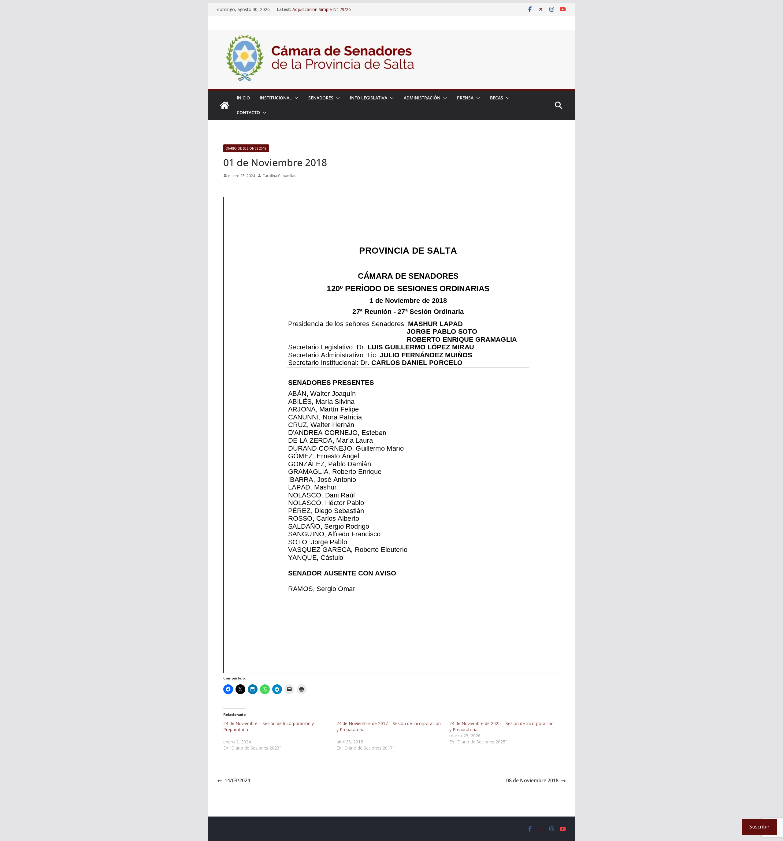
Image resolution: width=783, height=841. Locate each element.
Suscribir (759, 826)
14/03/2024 (237, 780)
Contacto (248, 112)
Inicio (243, 98)
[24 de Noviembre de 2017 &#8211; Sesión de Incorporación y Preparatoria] (393, 735)
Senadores (320, 98)
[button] (295, 98)
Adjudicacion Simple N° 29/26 (321, 9)
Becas (496, 98)
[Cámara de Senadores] (224, 105)
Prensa (465, 98)
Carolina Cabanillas (279, 175)
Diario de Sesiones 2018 (246, 148)
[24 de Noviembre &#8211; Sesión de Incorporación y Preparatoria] (279, 735)
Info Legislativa (368, 98)
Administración (422, 98)
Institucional (276, 98)
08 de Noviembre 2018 (532, 780)
